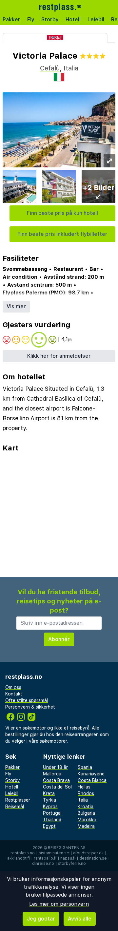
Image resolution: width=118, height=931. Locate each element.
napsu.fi (67, 858)
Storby (50, 19)
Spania (85, 767)
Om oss (13, 687)
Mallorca (52, 773)
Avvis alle (79, 919)
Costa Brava (56, 780)
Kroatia (85, 806)
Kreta (49, 793)
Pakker (11, 19)
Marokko (87, 819)
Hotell (73, 19)
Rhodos (86, 793)
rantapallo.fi (45, 858)
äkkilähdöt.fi (18, 858)
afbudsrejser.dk (88, 853)
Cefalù (50, 68)
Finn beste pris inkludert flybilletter (62, 234)
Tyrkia (49, 800)
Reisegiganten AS (67, 848)
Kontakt (13, 693)
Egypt (49, 826)
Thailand (52, 819)
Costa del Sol (57, 786)
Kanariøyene (91, 773)
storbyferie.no (72, 863)
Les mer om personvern (59, 904)
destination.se (93, 858)
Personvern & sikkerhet (30, 707)
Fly (30, 19)
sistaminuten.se (54, 853)
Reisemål (14, 806)
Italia (83, 800)
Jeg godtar (41, 919)
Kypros (50, 806)
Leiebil (96, 19)
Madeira (86, 826)
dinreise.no (43, 863)
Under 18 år (55, 767)
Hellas (84, 786)
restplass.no (22, 853)
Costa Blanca (92, 780)
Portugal (52, 813)
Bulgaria (86, 813)
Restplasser (17, 800)
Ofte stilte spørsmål (26, 700)
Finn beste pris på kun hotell (62, 213)
